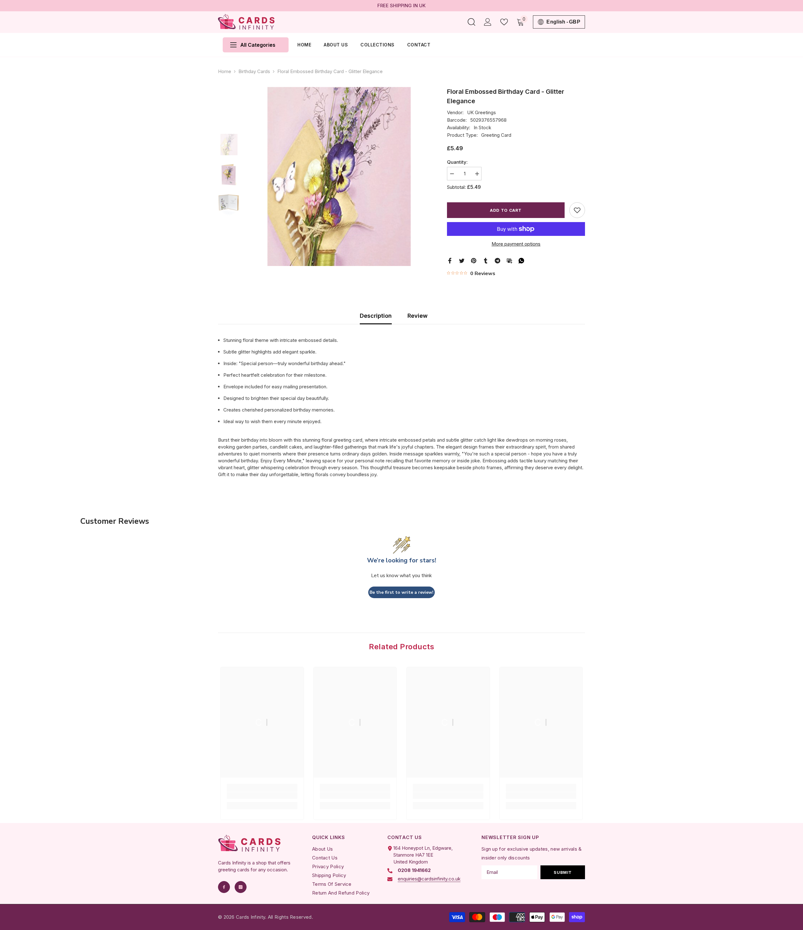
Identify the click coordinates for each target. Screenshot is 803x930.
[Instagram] (241, 887)
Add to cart (506, 210)
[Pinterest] (473, 260)
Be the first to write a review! (401, 592)
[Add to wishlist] (577, 210)
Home (224, 71)
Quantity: (457, 162)
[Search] (471, 22)
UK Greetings (481, 112)
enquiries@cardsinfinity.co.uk (429, 879)
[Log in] (488, 22)
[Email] (509, 260)
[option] (338, 176)
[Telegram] (497, 260)
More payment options (516, 244)
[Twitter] (462, 260)
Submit (563, 872)
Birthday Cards (254, 71)
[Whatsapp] (521, 260)
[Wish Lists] (504, 22)
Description (376, 315)
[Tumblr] (485, 260)
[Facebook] (450, 260)
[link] (262, 795)
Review (417, 315)
